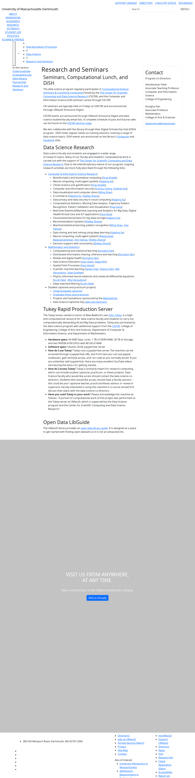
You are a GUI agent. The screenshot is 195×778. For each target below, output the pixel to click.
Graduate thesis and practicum (71, 294)
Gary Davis (87, 261)
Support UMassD (126, 3)
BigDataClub (110, 298)
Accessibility (165, 772)
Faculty (27, 75)
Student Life (13, 32)
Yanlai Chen (92, 269)
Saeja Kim (100, 261)
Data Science (33, 54)
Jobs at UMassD (127, 739)
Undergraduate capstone (67, 291)
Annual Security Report (131, 743)
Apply (161, 750)
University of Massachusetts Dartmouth (54, 735)
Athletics (13, 36)
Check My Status (165, 3)
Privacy (122, 746)
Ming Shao (105, 192)
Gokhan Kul (120, 188)
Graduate (17, 75)
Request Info (165, 757)
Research (13, 25)
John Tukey (115, 315)
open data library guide (94, 428)
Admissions (13, 17)
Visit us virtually (97, 598)
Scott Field (60, 280)
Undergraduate (21, 71)
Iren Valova (80, 239)
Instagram (123, 136)
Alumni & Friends (13, 39)
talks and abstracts (96, 302)
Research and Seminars (39, 61)
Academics (13, 21)
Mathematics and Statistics (63, 247)
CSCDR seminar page (79, 123)
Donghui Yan (105, 250)
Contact (122, 754)
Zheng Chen (107, 269)
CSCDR (116, 326)
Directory (146, 3)
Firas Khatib (109, 177)
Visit (160, 754)
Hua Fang (116, 207)
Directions (124, 735)
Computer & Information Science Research (73, 174)
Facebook (48, 140)
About (13, 14)
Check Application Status (164, 765)
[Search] (171, 9)
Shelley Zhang (91, 196)
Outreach (13, 28)
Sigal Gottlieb (75, 272)
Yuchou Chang (103, 188)
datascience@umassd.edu (160, 123)
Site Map (123, 750)
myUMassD (186, 3)
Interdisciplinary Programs (41, 47)
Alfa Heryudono (76, 280)
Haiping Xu (106, 181)
